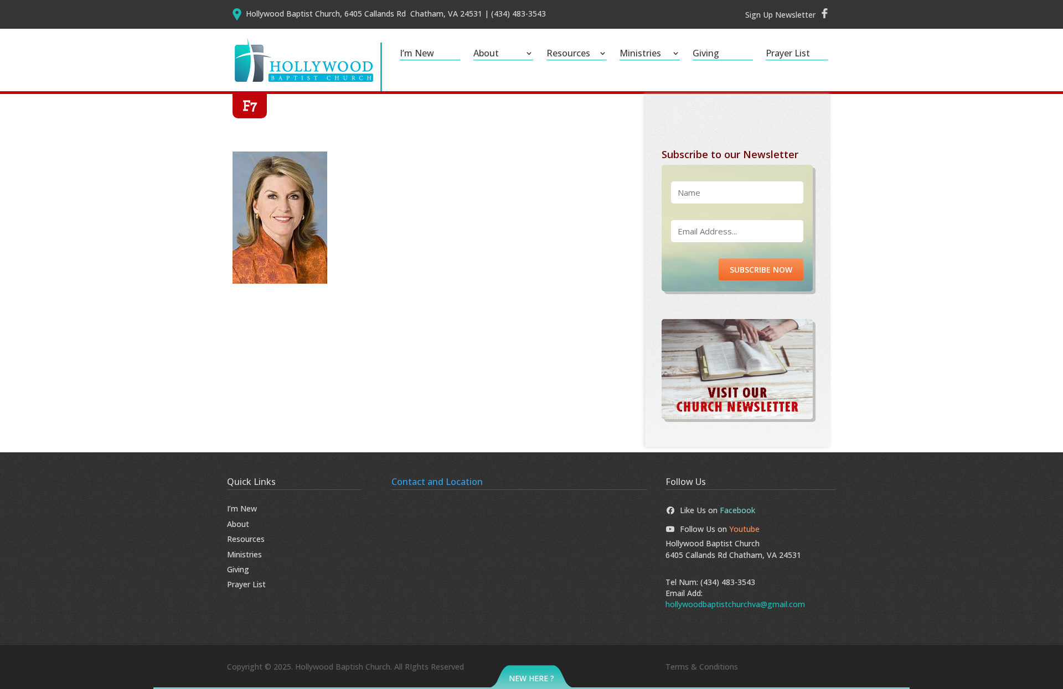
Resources (568, 54)
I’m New (417, 54)
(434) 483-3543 (727, 582)
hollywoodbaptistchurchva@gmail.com (735, 604)
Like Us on (717, 510)
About (486, 54)
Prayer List (788, 54)
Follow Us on (720, 529)
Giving (706, 54)
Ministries (640, 54)
